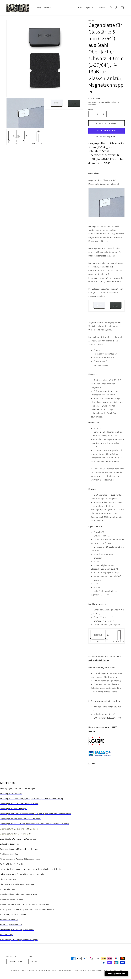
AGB (105, 970)
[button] (111, 7)
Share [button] (93, 764)
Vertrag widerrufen (116, 973)
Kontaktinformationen (117, 970)
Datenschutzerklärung (81, 970)
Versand (101, 102)
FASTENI (19, 970)
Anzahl (90, 109)
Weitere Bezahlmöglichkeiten (106, 137)
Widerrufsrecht (97, 970)
